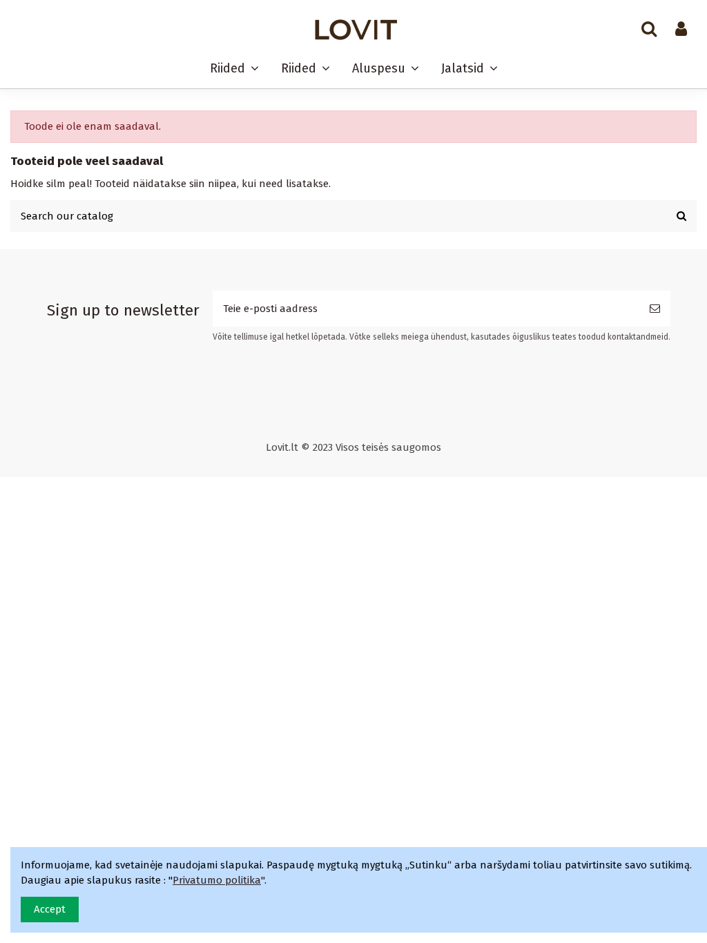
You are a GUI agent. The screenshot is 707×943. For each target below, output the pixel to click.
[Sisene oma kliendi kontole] (681, 29)
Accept (50, 909)
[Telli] (654, 309)
